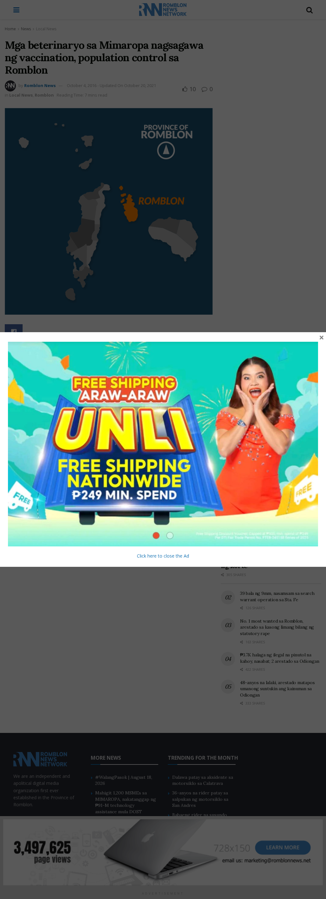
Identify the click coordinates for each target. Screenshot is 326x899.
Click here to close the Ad (163, 556)
